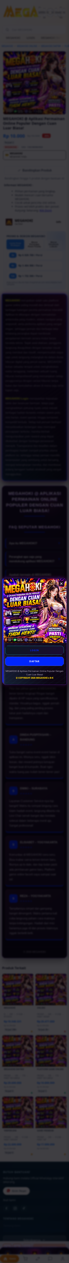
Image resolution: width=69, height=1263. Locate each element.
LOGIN (34, 650)
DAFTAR (34, 661)
